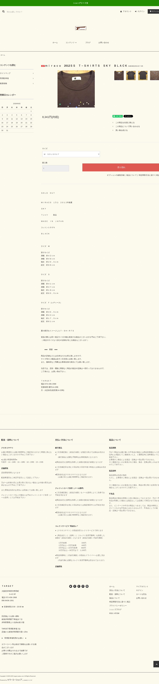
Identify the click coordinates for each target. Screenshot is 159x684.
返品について (131, 175)
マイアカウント (142, 586)
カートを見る (141, 594)
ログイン (141, 11)
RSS (111, 613)
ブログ (88, 42)
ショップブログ (115, 609)
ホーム (55, 42)
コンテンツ (70, 42)
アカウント (127, 11)
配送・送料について (117, 594)
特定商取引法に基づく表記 (119, 602)
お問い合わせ (104, 42)
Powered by (3, 680)
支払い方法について (117, 590)
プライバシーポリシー (118, 606)
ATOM (116, 613)
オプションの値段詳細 (115, 175)
